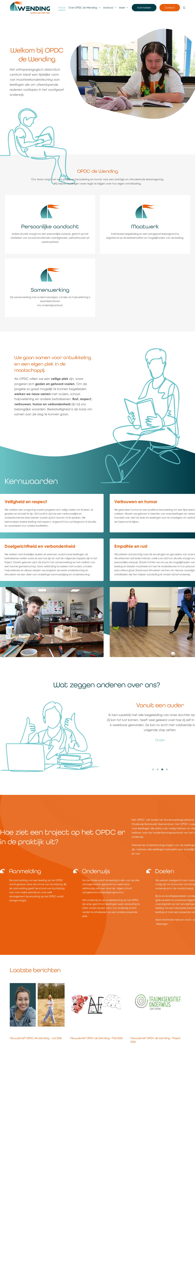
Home (61, 7)
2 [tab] (157, 769)
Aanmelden (144, 7)
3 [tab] (162, 769)
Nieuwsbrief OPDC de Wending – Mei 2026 (96, 1038)
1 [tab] (153, 769)
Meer (122, 7)
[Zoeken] (184, 8)
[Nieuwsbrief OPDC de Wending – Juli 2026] (37, 1004)
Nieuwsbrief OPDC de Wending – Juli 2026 (36, 1038)
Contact (170, 7)
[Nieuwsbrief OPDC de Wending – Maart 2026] (157, 1004)
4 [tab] (166, 769)
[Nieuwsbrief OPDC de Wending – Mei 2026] (97, 1004)
